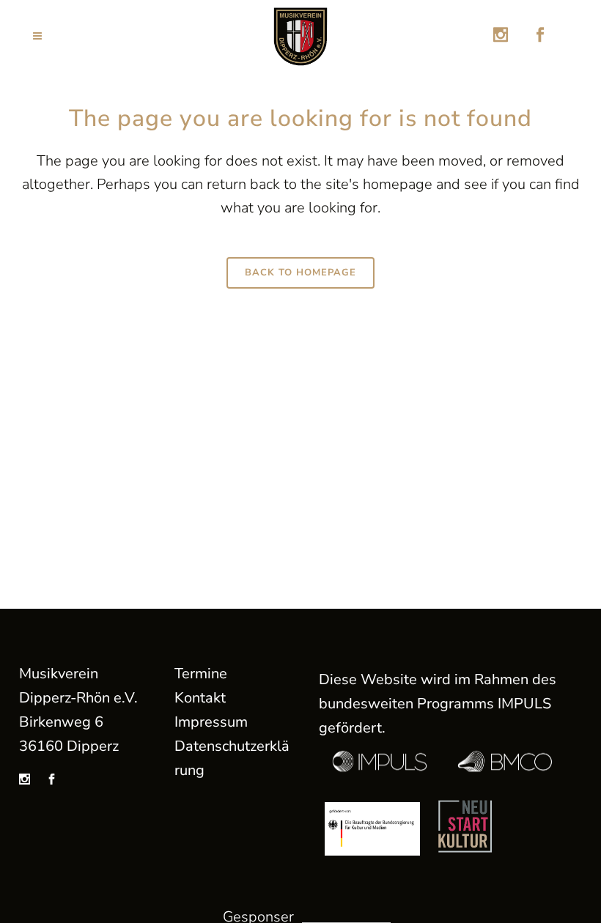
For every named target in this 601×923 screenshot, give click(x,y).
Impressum (211, 722)
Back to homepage (300, 272)
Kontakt (200, 698)
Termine (200, 673)
